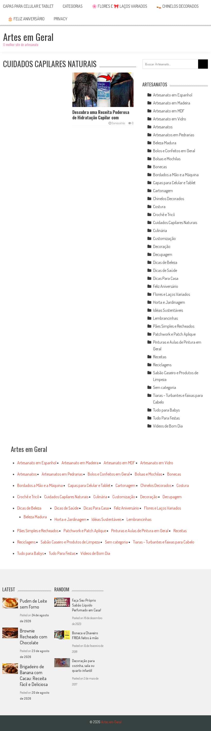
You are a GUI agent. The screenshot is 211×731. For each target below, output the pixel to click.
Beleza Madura (164, 142)
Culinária (160, 230)
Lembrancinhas (165, 318)
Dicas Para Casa (165, 278)
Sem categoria (164, 387)
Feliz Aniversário (165, 286)
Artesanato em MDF (168, 110)
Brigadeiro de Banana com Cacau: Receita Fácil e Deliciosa (34, 675)
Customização (164, 238)
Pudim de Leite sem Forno (33, 604)
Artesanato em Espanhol (172, 94)
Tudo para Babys (166, 410)
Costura (159, 206)
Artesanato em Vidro (169, 118)
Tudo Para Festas (166, 418)
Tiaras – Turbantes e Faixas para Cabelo (163, 542)
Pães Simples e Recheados (173, 326)
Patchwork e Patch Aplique (174, 334)
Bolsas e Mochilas (166, 158)
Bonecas (160, 166)
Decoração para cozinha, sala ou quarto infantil (83, 665)
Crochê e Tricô (164, 214)
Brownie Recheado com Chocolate (33, 636)
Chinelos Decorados (168, 198)
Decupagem (162, 254)
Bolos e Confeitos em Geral (174, 150)
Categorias (73, 6)
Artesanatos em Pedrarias (173, 134)
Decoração (161, 246)
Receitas (159, 356)
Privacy (60, 18)
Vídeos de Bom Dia (168, 426)
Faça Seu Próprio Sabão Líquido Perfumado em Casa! (86, 605)
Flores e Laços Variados (171, 294)
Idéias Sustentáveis (168, 310)
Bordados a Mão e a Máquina (176, 174)
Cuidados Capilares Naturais (175, 222)
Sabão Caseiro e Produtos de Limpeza (70, 542)
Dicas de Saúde (165, 270)
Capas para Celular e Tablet (28, 6)
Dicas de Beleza (165, 262)
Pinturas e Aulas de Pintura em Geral (139, 530)
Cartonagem (163, 190)
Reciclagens (162, 364)
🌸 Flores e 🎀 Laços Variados (119, 6)
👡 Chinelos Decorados (177, 6)
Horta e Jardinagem (169, 302)
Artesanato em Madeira (171, 102)
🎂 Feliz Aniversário (26, 18)
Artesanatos (162, 126)
